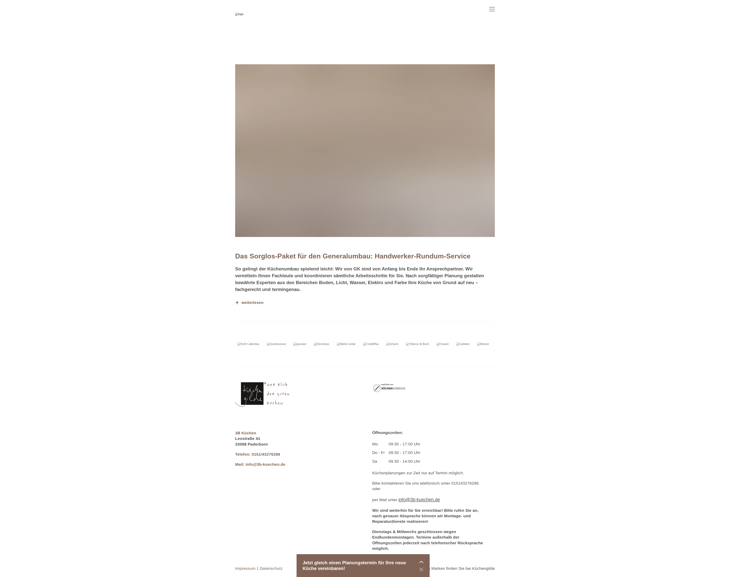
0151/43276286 (266, 454)
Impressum (245, 568)
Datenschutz (271, 568)
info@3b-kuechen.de (265, 464)
